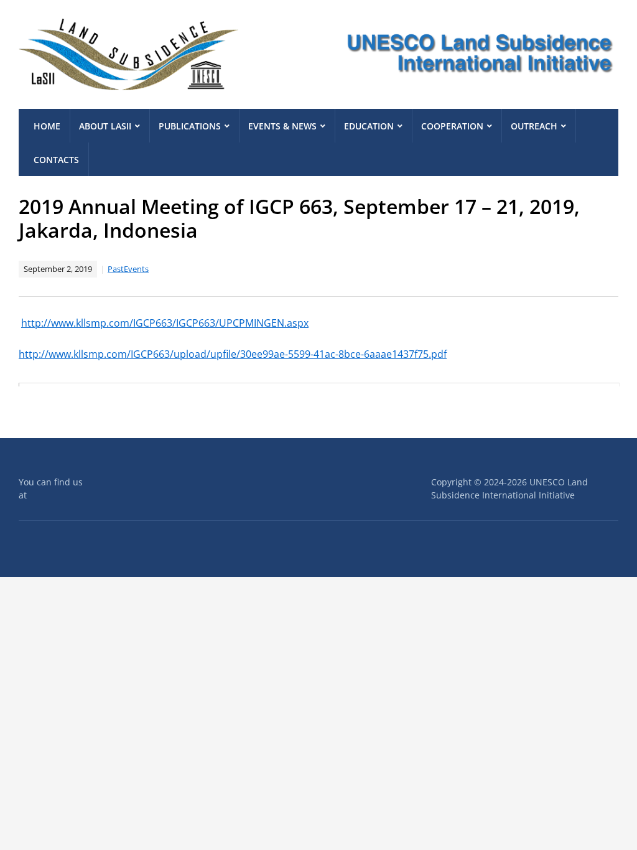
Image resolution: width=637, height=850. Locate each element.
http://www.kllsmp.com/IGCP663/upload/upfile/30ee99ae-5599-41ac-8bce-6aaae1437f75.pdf (233, 354)
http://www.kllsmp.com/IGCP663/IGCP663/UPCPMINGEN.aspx (165, 323)
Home (47, 126)
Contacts (56, 160)
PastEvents (128, 268)
